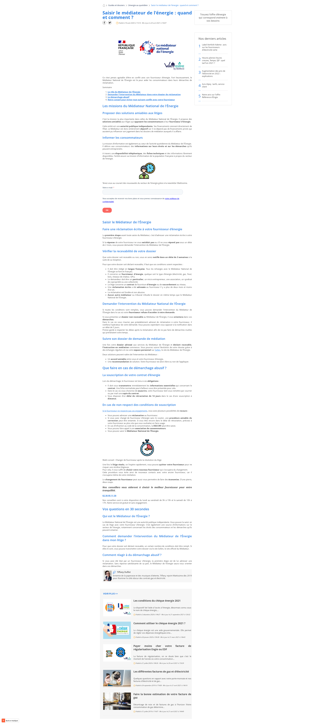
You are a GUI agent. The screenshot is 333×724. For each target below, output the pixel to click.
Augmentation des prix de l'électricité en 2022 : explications (213, 73)
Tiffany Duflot (124, 572)
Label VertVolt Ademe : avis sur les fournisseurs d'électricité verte (214, 47)
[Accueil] (104, 5)
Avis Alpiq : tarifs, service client (213, 85)
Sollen (157, 350)
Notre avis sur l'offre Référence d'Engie (211, 95)
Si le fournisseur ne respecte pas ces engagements (125, 410)
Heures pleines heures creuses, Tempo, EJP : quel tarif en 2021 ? (213, 60)
